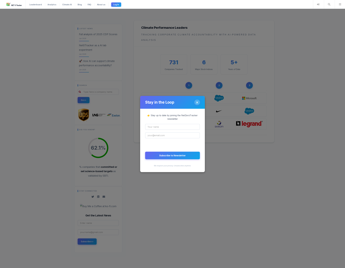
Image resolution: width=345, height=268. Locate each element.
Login (318, 4)
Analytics (52, 4)
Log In (116, 5)
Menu (340, 4)
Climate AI (67, 4)
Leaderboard (35, 4)
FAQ (89, 4)
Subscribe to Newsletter (172, 155)
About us (101, 4)
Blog (80, 4)
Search (329, 4)
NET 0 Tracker (16, 5)
